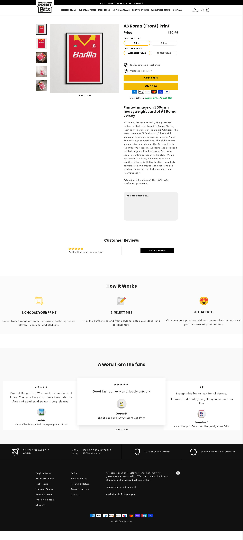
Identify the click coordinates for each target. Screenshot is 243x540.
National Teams (121, 10)
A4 (164, 43)
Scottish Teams (140, 10)
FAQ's (74, 473)
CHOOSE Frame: (133, 48)
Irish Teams (104, 10)
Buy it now (151, 85)
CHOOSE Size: (132, 38)
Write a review (157, 250)
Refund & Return (80, 483)
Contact (75, 494)
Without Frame (137, 53)
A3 (137, 43)
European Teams (87, 10)
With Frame (164, 53)
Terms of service (80, 489)
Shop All (177, 10)
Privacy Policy (79, 478)
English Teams (68, 10)
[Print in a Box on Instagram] (178, 473)
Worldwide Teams (160, 10)
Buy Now (170, 209)
